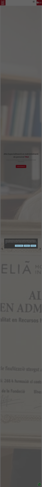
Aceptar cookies (19, 245)
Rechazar (33, 245)
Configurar (27, 245)
